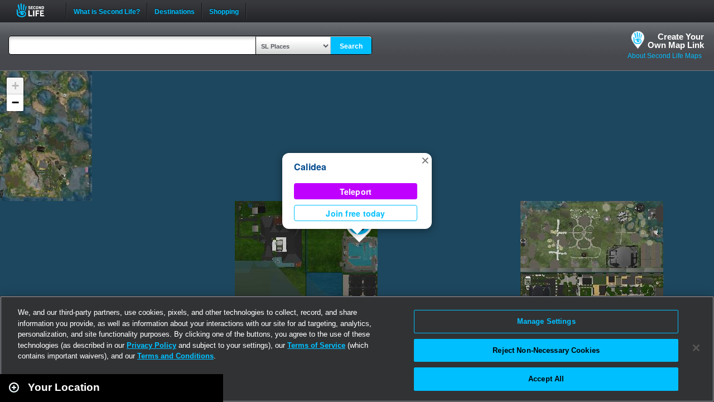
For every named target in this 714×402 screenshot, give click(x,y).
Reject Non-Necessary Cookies (546, 350)
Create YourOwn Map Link (676, 41)
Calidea (310, 166)
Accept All (546, 379)
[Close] (696, 348)
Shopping (224, 10)
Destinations (175, 10)
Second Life (36, 10)
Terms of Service (316, 345)
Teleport (356, 191)
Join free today (355, 213)
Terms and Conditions (175, 356)
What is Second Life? (107, 10)
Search (351, 46)
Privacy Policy (151, 345)
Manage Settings (546, 321)
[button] (425, 159)
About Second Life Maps (665, 56)
